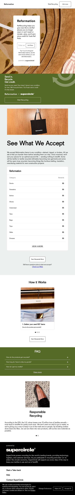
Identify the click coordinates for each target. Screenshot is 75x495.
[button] (37, 357)
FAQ (8, 475)
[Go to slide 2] (37, 332)
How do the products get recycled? (31, 327)
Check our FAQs (37, 267)
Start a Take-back (13, 470)
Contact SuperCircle (14, 480)
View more (37, 372)
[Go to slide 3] (39, 332)
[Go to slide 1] (35, 332)
